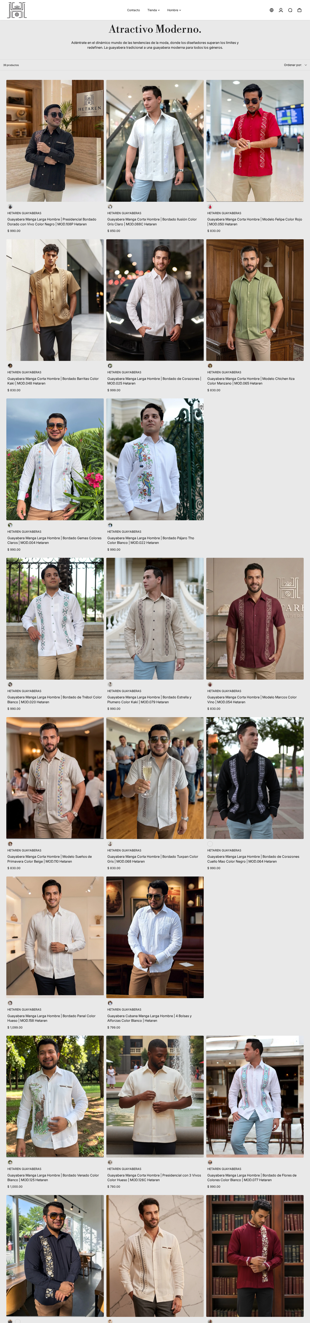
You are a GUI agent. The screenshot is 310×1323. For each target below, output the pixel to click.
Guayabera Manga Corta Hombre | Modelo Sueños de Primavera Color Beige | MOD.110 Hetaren (49, 858)
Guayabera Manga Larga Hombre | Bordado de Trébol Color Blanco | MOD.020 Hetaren (54, 699)
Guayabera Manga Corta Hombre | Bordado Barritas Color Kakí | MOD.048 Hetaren (53, 380)
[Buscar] (290, 10)
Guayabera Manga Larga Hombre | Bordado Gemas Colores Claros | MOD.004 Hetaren (54, 540)
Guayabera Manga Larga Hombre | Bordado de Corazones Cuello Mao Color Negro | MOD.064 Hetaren (253, 858)
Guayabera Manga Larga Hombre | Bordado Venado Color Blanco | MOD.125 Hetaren (53, 1177)
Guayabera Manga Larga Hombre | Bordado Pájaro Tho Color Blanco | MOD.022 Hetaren (150, 540)
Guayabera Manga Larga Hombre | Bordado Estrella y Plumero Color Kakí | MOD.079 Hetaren (149, 699)
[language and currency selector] (271, 10)
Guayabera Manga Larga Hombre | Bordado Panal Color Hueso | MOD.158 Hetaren (51, 1018)
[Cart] (299, 10)
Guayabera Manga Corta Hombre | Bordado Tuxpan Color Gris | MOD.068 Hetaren (152, 858)
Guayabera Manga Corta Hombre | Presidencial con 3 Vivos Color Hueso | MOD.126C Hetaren (154, 1177)
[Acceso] (281, 10)
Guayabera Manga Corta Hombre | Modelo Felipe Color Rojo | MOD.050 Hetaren (254, 221)
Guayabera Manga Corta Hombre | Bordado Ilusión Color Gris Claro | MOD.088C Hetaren (152, 221)
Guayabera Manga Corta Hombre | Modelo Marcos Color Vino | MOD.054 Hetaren (252, 699)
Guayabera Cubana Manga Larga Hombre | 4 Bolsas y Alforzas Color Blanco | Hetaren (149, 1018)
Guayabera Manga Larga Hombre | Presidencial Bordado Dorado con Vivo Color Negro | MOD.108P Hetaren (51, 221)
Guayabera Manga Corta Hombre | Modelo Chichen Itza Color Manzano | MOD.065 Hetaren (251, 380)
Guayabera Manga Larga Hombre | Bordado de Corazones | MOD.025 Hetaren (154, 380)
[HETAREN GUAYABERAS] (32, 10)
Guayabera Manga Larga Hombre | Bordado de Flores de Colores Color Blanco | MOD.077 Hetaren (252, 1177)
